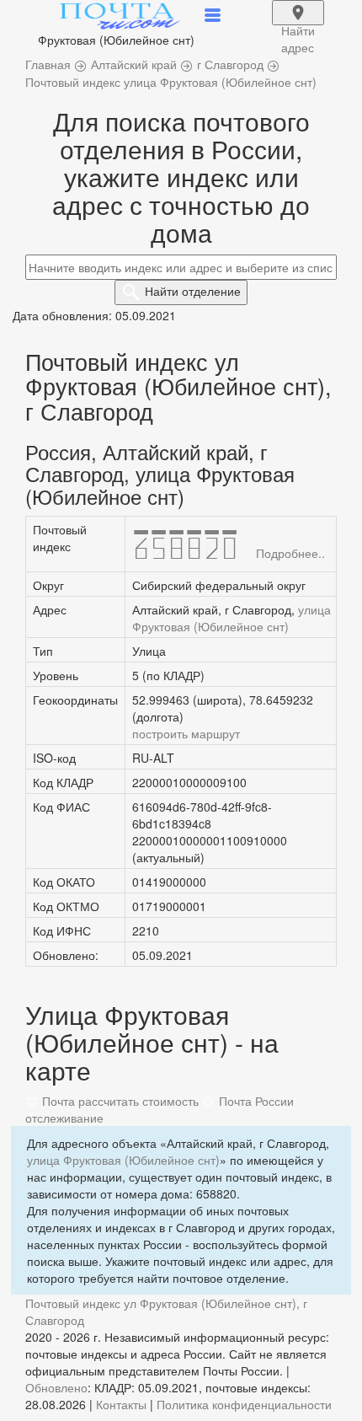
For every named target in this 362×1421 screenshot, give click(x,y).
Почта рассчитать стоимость (119, 1100)
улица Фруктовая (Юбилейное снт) (231, 618)
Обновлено (56, 1387)
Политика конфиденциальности (244, 1404)
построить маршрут (186, 733)
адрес (298, 23)
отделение (193, 290)
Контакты (121, 1404)
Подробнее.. (290, 552)
